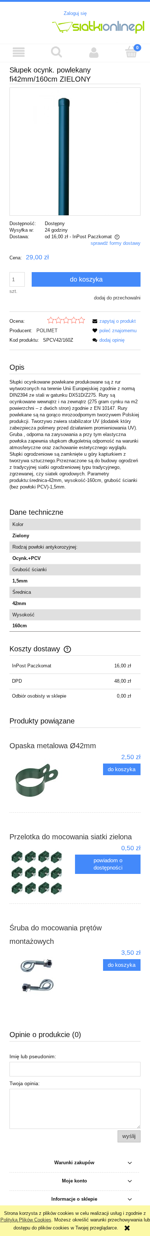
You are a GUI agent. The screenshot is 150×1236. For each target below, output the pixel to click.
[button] (19, 52)
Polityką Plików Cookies (25, 1220)
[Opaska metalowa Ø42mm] (42, 780)
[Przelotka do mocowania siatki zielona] (42, 871)
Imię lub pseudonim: (32, 1056)
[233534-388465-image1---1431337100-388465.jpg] (74, 151)
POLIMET (47, 330)
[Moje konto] (93, 52)
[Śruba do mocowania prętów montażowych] (42, 976)
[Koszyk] (131, 52)
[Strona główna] (75, 26)
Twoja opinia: (24, 1083)
